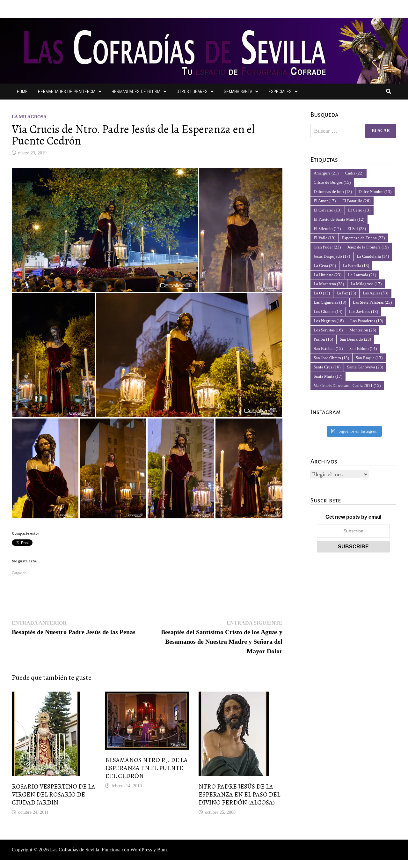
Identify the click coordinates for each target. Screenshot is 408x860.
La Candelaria (373, 256)
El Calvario (327, 210)
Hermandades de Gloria (136, 91)
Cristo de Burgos (332, 182)
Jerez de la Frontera (368, 247)
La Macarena (329, 283)
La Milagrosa (29, 117)
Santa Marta (328, 376)
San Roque (369, 357)
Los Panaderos (366, 320)
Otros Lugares (192, 91)
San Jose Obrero (331, 357)
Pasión (323, 339)
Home (22, 91)
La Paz (346, 293)
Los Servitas (328, 330)
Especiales (280, 91)
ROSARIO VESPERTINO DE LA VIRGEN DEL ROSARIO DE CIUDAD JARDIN (53, 794)
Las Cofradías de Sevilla (74, 849)
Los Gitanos (328, 311)
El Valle (324, 237)
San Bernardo (355, 339)
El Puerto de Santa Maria (339, 219)
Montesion (362, 330)
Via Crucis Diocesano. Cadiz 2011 (347, 385)
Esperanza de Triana (363, 237)
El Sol (356, 228)
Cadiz (354, 173)
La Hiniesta (327, 274)
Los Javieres (363, 311)
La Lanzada (362, 274)
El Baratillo (356, 200)
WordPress (141, 849)
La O (322, 293)
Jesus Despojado (332, 256)
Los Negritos (329, 320)
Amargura (326, 173)
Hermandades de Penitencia (66, 91)
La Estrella (356, 265)
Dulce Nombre (375, 191)
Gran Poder (327, 247)
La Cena (325, 265)
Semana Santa (238, 91)
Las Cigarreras (330, 302)
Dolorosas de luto (333, 191)
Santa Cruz (327, 367)
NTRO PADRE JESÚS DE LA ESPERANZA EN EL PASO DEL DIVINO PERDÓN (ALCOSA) (239, 794)
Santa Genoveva (365, 367)
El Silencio (327, 228)
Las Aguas (375, 293)
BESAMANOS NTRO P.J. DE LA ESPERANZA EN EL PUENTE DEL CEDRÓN (146, 768)
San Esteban (328, 348)
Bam (162, 849)
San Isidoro (363, 348)
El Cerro (359, 210)
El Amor (325, 200)
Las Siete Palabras (372, 302)
